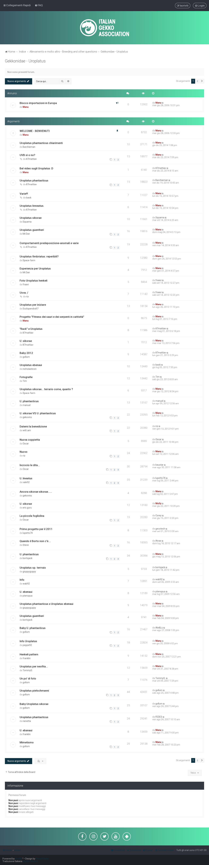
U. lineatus (26, 478)
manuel (27, 405)
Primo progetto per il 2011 (36, 529)
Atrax (158, 540)
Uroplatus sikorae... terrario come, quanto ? (46, 389)
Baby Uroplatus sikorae (34, 704)
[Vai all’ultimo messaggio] (163, 102)
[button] (202, 81)
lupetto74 (160, 478)
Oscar (26, 443)
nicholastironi (29, 369)
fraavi (26, 284)
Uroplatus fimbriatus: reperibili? (39, 256)
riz (27, 296)
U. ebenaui (26, 591)
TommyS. (28, 670)
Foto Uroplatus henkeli (33, 280)
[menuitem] (39, 5)
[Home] (104, 27)
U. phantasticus (29, 401)
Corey (158, 515)
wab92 (26, 583)
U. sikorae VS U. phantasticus (38, 413)
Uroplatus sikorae (30, 217)
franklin (27, 658)
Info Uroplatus (28, 641)
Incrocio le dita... (30, 465)
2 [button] (197, 81)
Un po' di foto (28, 678)
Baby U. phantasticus (33, 628)
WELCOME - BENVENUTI (35, 131)
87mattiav (31, 159)
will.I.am (27, 430)
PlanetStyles (42, 858)
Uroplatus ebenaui (31, 365)
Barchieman (29, 147)
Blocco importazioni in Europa (38, 103)
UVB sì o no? (27, 155)
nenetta (27, 721)
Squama (27, 221)
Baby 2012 (26, 353)
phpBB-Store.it (30, 861)
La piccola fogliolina (32, 515)
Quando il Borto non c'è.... (35, 541)
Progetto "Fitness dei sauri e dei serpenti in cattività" (52, 316)
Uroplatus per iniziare (33, 304)
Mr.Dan (26, 233)
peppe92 (27, 645)
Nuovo (23, 451)
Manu (26, 107)
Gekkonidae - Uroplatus (25, 61)
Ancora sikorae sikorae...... (36, 491)
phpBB (18, 858)
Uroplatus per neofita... (34, 666)
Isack (28, 197)
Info (22, 579)
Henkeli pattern (29, 654)
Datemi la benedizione (33, 426)
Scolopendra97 (30, 308)
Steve (26, 545)
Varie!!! (24, 193)
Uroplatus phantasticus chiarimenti (41, 143)
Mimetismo (27, 742)
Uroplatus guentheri (32, 229)
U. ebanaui (26, 730)
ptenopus (27, 595)
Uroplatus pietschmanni (34, 690)
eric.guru (27, 507)
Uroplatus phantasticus (34, 180)
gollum (26, 357)
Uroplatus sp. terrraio (33, 567)
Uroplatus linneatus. (32, 205)
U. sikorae (26, 341)
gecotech (160, 528)
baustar (159, 464)
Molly (158, 503)
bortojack (27, 558)
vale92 (26, 482)
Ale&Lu (159, 627)
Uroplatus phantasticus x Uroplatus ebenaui (46, 603)
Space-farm (29, 260)
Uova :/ (24, 292)
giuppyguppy (29, 571)
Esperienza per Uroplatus (35, 268)
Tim (25, 381)
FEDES (158, 717)
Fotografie (26, 377)
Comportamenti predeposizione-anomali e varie (49, 243)
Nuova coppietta (30, 439)
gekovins (27, 417)
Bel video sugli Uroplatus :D (36, 168)
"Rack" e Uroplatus (31, 328)
